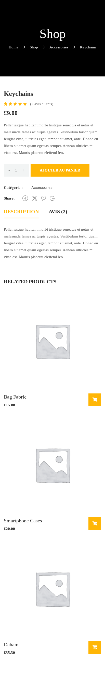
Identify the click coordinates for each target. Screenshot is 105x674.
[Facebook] (25, 198)
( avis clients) (41, 104)
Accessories (58, 47)
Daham (11, 644)
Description (21, 211)
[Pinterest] (43, 198)
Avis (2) (58, 211)
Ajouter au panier (60, 170)
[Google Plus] (52, 198)
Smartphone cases (23, 520)
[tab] (21, 212)
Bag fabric (15, 397)
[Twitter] (34, 198)
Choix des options (94, 523)
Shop (34, 47)
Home (13, 47)
